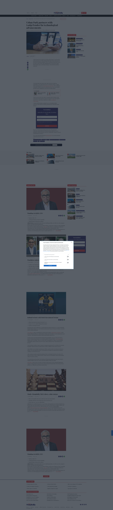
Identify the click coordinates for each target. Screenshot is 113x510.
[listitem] (56, 254)
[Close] (72, 243)
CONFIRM (50, 265)
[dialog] (56, 255)
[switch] (67, 256)
